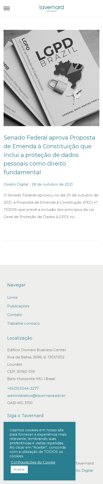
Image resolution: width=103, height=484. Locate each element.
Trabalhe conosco (23, 323)
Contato (14, 314)
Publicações (18, 306)
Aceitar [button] (19, 469)
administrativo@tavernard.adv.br (36, 395)
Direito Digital (16, 184)
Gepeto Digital (80, 470)
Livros (12, 297)
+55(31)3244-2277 (23, 388)
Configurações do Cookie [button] (33, 462)
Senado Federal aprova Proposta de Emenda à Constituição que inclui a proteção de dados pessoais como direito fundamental (49, 155)
